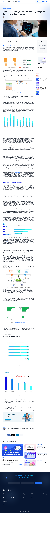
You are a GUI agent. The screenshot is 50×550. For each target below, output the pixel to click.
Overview (12, 494)
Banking (4, 494)
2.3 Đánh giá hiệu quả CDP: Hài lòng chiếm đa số (42, 51)
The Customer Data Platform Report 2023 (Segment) (19, 322)
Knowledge (24, 494)
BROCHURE (38, 1)
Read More (20, 464)
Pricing (16, 1)
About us (32, 493)
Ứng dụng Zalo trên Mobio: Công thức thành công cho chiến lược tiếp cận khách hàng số (43, 79)
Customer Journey (39, 444)
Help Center (24, 500)
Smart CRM (12, 497)
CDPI (10, 156)
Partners (32, 497)
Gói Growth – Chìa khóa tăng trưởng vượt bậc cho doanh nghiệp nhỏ (44, 88)
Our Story (32, 494)
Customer (4, 493)
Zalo (3, 457)
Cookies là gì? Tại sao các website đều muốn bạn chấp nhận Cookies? (44, 74)
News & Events (25, 497)
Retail (3, 497)
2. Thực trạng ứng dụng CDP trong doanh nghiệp (42, 44)
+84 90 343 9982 (44, 494)
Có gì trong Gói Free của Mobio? (43, 92)
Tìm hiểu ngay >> (40, 67)
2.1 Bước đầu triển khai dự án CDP (42, 45)
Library (24, 493)
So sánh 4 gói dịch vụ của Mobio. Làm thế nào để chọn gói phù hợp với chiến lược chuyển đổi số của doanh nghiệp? (44, 83)
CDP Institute (19, 92)
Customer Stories (5, 501)
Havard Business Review (7, 241)
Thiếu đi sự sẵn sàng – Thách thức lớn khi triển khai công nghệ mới (42, 48)
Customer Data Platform (7, 8)
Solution (12, 493)
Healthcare (4, 500)
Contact (43, 493)
